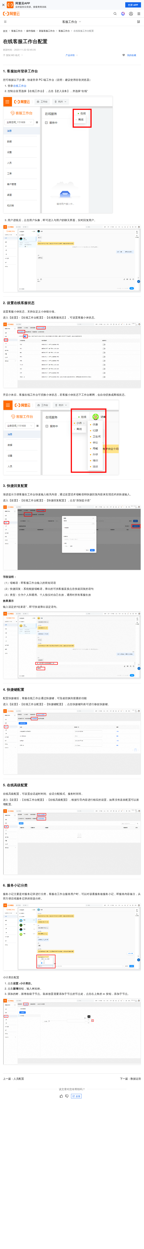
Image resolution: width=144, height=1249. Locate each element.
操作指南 (30, 30)
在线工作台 (20, 85)
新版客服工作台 (47, 30)
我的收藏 (131, 55)
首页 (5, 30)
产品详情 (70, 55)
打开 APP (133, 5)
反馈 (78, 1096)
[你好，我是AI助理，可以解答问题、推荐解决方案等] (123, 14)
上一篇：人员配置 (13, 1078)
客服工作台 (16, 30)
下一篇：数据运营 (130, 1078)
